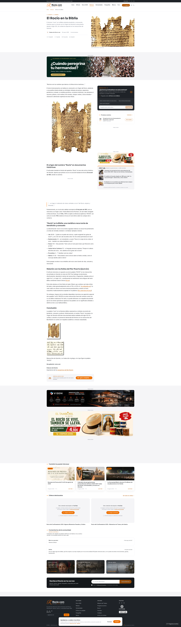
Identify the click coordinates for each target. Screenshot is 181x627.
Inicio (73, 4)
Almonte (50, 14)
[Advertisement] (70, 192)
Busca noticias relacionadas (124, 100)
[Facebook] (130, 1)
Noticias (92, 4)
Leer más (70, 488)
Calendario (129, 114)
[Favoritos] (131, 5)
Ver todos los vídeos (128, 495)
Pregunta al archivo (101, 605)
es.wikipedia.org (85, 286)
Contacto (99, 613)
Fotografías (107, 4)
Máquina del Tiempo (102, 603)
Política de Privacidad (101, 585)
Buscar (99, 608)
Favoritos (99, 610)
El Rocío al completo (80, 610)
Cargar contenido (69, 513)
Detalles (78, 623)
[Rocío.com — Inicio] (54, 5)
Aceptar (117, 621)
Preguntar (128, 107)
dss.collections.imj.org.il (84, 290)
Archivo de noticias (101, 615)
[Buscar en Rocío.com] (133, 5)
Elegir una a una (73, 623)
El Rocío (78, 4)
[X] (132, 1)
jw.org (67, 280)
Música (114, 4)
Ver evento (129, 120)
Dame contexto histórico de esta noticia (108, 100)
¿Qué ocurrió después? (105, 103)
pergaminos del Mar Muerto (65, 370)
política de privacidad (74, 509)
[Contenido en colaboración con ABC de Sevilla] (123, 612)
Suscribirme (126, 581)
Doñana (57, 14)
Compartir (50, 37)
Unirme (66, 614)
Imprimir (73, 37)
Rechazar (109, 621)
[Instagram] (134, 1)
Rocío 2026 (85, 4)
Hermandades (99, 4)
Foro (119, 4)
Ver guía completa (83, 378)
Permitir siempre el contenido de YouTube (69, 515)
